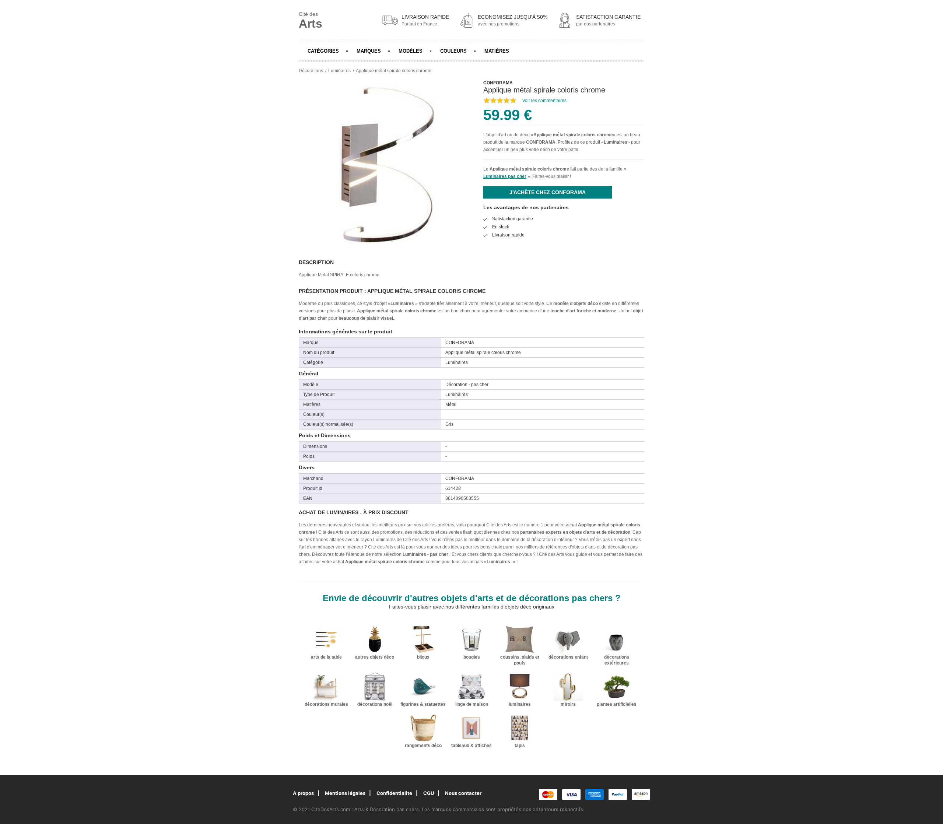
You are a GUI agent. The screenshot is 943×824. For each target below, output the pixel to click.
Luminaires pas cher (504, 176)
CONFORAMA (540, 142)
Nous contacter (463, 793)
